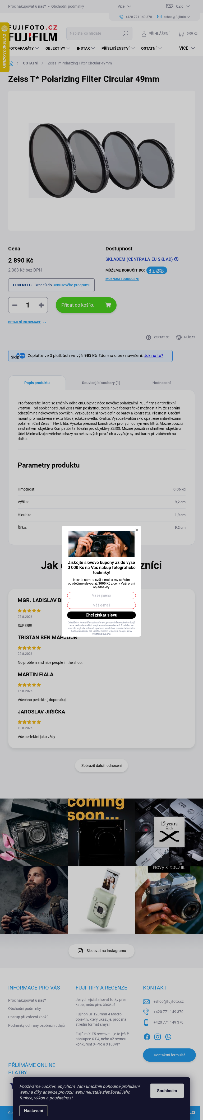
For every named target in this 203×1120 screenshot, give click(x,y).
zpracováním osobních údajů (120, 622)
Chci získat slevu (101, 615)
